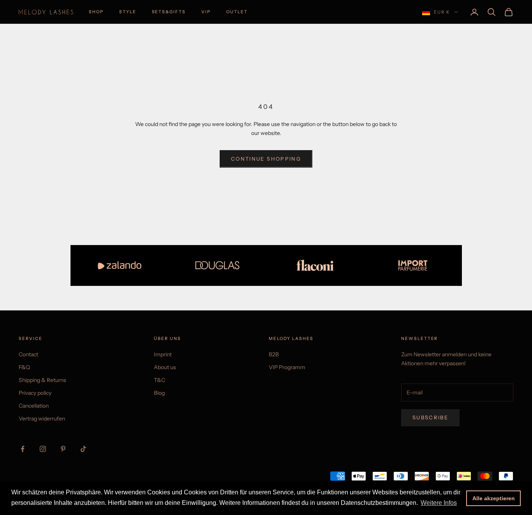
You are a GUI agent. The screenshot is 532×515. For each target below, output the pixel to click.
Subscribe (430, 417)
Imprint (163, 354)
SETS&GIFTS (169, 11)
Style (127, 11)
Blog (159, 392)
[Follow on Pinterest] (63, 449)
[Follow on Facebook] (22, 449)
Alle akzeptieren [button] (493, 498)
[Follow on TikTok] (83, 449)
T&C (159, 380)
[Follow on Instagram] (43, 449)
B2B (274, 354)
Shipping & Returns (42, 380)
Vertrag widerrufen (42, 418)
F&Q (24, 367)
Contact (28, 354)
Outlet (237, 11)
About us (165, 367)
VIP (206, 11)
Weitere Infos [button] (439, 502)
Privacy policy (35, 392)
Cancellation (34, 405)
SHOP (96, 11)
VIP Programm (287, 367)
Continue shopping (266, 159)
